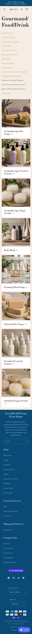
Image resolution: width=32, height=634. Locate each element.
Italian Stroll (6, 59)
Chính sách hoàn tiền (18, 624)
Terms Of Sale (8, 553)
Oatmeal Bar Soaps (14, 324)
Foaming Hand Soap (14, 287)
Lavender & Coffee (8, 50)
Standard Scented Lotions (13, 362)
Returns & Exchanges (10, 511)
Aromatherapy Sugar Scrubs (15, 212)
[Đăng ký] (26, 441)
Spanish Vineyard (8, 63)
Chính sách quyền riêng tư (17, 627)
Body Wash (9, 250)
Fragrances (7, 465)
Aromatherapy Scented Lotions (16, 172)
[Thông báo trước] (3, 3)
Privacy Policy (8, 548)
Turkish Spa (6, 93)
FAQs (5, 507)
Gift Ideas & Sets (9, 470)
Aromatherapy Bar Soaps (13, 132)
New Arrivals (7, 493)
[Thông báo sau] (28, 3)
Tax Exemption (8, 558)
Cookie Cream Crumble (10, 42)
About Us (6, 544)
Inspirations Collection (11, 479)
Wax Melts (6, 484)
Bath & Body (7, 456)
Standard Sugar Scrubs (16, 400)
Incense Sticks (8, 488)
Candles (6, 460)
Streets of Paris (7, 67)
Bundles (6, 474)
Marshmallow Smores (9, 54)
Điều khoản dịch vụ (17, 630)
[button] (4, 9)
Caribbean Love (7, 33)
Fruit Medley (6, 46)
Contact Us (7, 516)
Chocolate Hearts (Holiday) (11, 76)
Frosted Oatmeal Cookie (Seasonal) (14, 72)
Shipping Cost (8, 530)
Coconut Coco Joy (8, 37)
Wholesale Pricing (9, 562)
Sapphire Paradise (13, 621)
